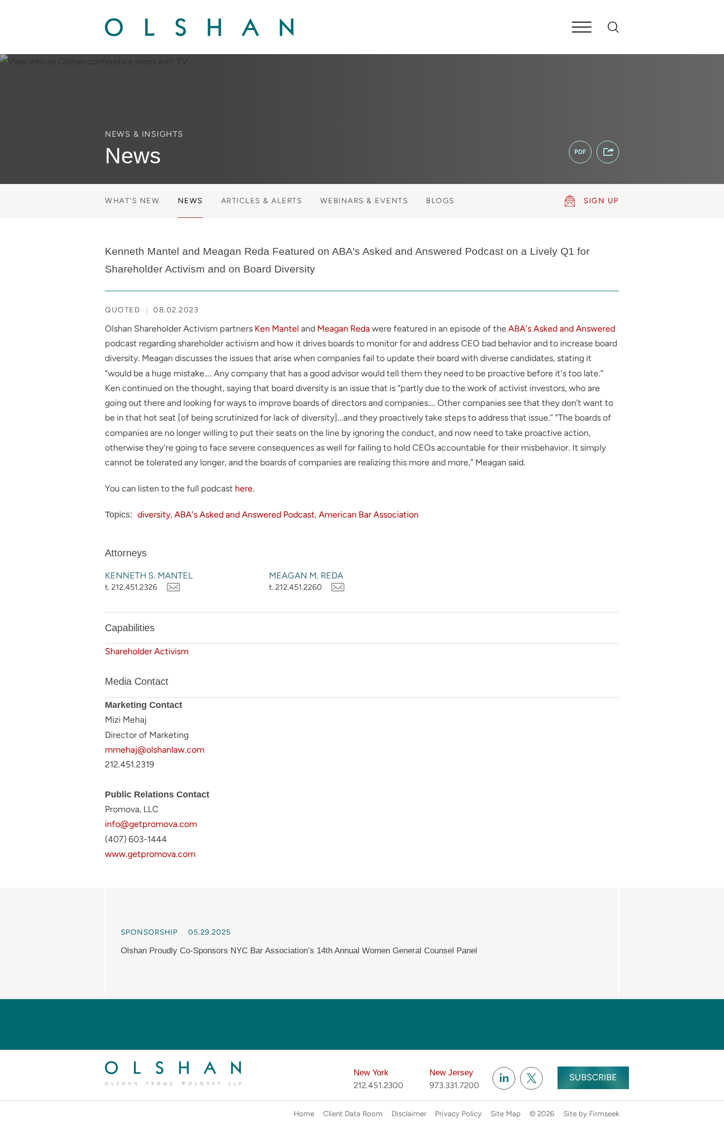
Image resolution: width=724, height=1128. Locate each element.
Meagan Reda (343, 328)
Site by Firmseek (591, 1113)
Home (304, 1113)
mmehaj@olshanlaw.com (154, 749)
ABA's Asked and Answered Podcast (244, 514)
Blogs (440, 200)
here (244, 488)
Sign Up (601, 200)
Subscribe (593, 1077)
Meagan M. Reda (306, 575)
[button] (607, 152)
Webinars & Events (364, 200)
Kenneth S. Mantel (149, 575)
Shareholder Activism (147, 651)
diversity (153, 514)
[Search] (613, 27)
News (190, 200)
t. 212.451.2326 (131, 587)
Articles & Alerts (261, 200)
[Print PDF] (580, 152)
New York (371, 1072)
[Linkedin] (504, 1078)
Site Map (506, 1113)
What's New (132, 200)
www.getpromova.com (150, 854)
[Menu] (581, 28)
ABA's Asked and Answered (561, 328)
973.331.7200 (454, 1085)
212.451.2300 (378, 1085)
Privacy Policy (458, 1113)
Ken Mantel (277, 328)
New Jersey (451, 1072)
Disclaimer (409, 1113)
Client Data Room (353, 1113)
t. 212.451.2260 (295, 587)
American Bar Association (369, 514)
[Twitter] (531, 1078)
